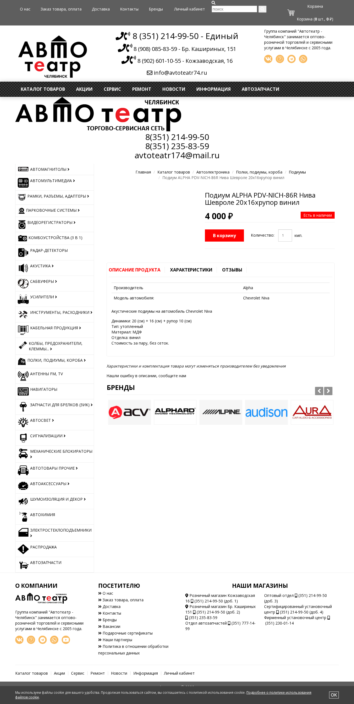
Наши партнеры (116, 639)
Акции (84, 89)
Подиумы (297, 172)
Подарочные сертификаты (127, 633)
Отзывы (232, 270)
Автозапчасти (260, 89)
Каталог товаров (43, 89)
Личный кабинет (189, 9)
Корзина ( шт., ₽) (315, 19)
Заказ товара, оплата (61, 9)
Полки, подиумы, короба (259, 172)
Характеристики (191, 270)
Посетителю (119, 585)
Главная (143, 172)
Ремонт (141, 89)
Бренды (156, 9)
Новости (173, 89)
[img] (213, 3)
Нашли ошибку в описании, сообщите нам (146, 375)
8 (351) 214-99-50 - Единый (184, 35)
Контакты (129, 9)
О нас (25, 9)
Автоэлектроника (213, 172)
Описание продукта (134, 270)
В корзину (224, 235)
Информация (213, 89)
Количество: (262, 235)
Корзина (315, 6)
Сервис (112, 89)
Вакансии (110, 626)
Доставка (101, 9)
